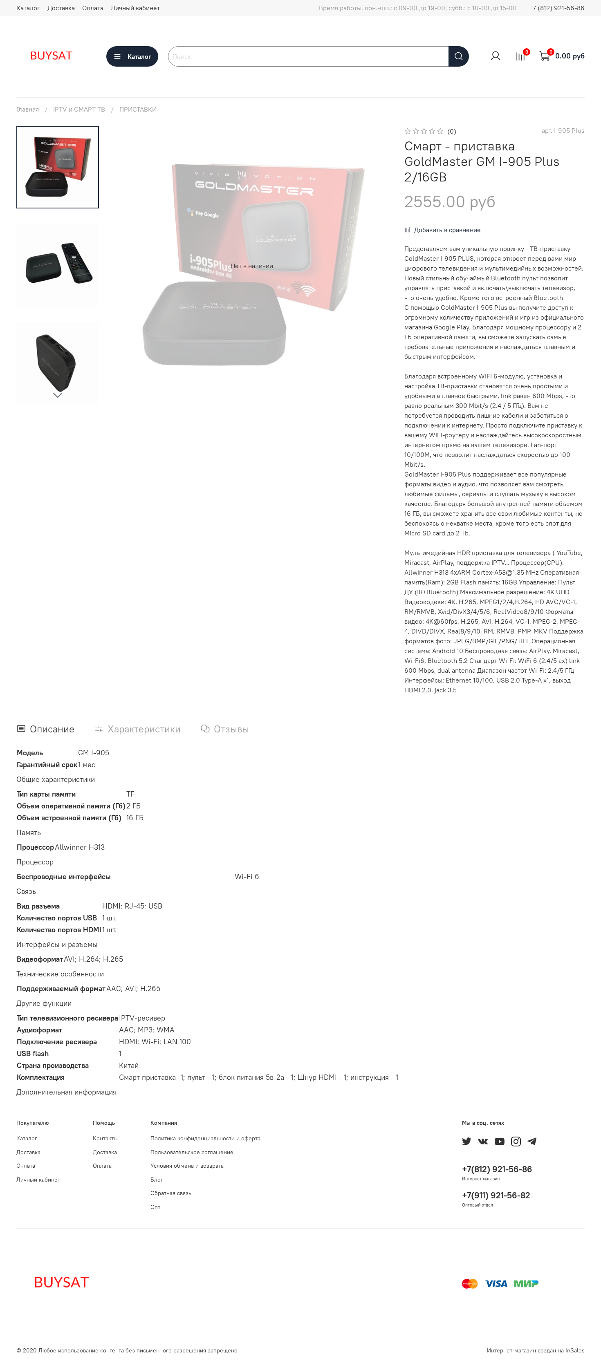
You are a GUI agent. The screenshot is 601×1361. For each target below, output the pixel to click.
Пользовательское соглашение (191, 1152)
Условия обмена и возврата (187, 1165)
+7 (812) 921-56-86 (557, 8)
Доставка (61, 8)
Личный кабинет (135, 8)
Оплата (92, 8)
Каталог (28, 8)
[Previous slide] (128, 265)
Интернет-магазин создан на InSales (536, 1350)
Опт (155, 1207)
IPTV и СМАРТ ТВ (79, 109)
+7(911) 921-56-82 (496, 1195)
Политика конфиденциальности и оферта (205, 1138)
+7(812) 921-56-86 (497, 1169)
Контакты (105, 1138)
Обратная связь (170, 1193)
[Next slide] (57, 395)
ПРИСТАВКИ (138, 109)
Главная (27, 109)
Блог (156, 1179)
